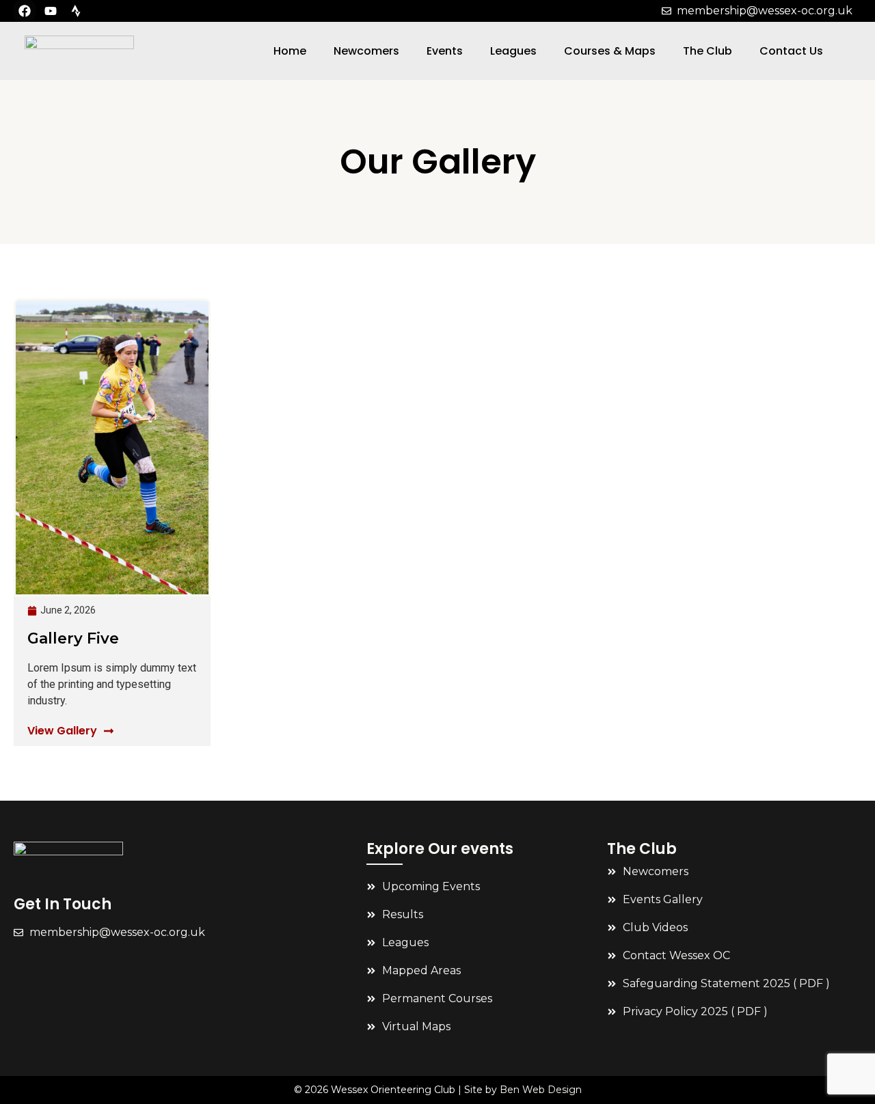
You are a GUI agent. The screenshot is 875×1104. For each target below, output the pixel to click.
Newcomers (366, 51)
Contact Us (791, 51)
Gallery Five (73, 638)
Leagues (513, 51)
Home (289, 51)
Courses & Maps (610, 51)
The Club (707, 51)
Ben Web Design (541, 1090)
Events (445, 51)
